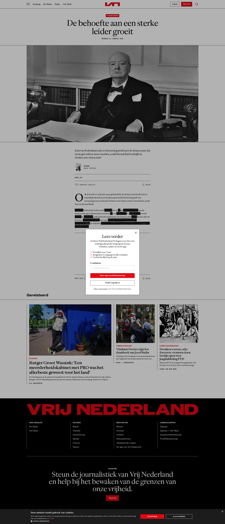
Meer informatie (100, 289)
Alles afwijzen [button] (179, 516)
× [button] (222, 511)
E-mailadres (95, 263)
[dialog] (112, 516)
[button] (83, 521)
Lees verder (50, 518)
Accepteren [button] (152, 516)
